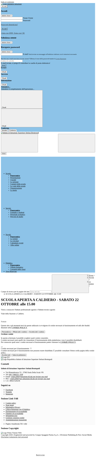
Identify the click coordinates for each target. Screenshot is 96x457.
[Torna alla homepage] (48, 133)
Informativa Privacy (13, 407)
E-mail (25, 54)
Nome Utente (28, 18)
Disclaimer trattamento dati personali (14, 437)
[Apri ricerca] (76, 143)
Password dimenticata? (9, 25)
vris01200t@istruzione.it (29, 377)
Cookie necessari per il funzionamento (15, 349)
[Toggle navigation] (19, 143)
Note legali (10, 405)
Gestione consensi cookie (15, 418)
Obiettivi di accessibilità (14, 414)
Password (26, 20)
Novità (91, 278)
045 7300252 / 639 (16, 375)
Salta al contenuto (7, 2)
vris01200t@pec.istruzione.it (30, 379)
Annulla (4, 130)
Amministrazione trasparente (16, 420)
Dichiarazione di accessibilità (16, 411)
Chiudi (4, 72)
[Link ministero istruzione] (11, 4)
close (4, 153)
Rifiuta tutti (20, 332)
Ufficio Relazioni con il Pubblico (18, 409)
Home (91, 275)
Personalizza (6, 332)
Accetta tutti (36, 332)
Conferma (12, 130)
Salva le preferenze (19, 355)
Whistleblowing (11, 416)
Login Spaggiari (61, 59)
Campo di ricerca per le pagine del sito (15, 292)
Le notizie (91, 283)
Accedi (4, 6)
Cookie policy (11, 403)
